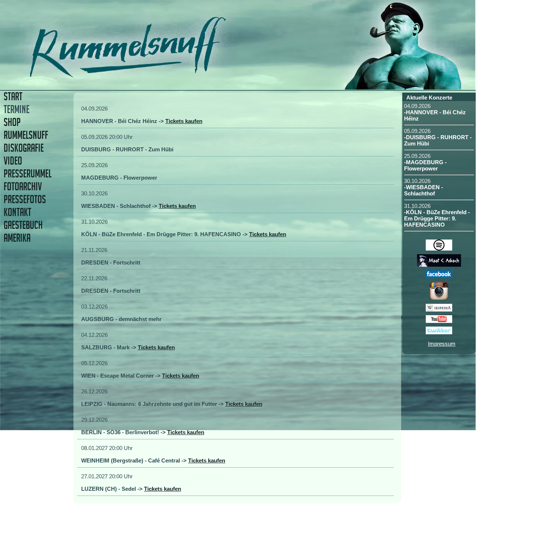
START (13, 96)
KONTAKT (17, 212)
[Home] (179, 75)
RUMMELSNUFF (26, 135)
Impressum (442, 344)
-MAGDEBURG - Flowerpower (425, 165)
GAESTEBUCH (23, 225)
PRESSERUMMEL (27, 174)
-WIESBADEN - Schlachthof (423, 190)
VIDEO (13, 161)
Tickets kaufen (183, 121)
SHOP (12, 122)
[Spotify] (439, 248)
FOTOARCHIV (23, 186)
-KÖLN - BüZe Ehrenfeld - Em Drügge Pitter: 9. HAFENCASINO (437, 218)
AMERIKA (17, 238)
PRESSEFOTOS (25, 199)
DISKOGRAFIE (24, 148)
